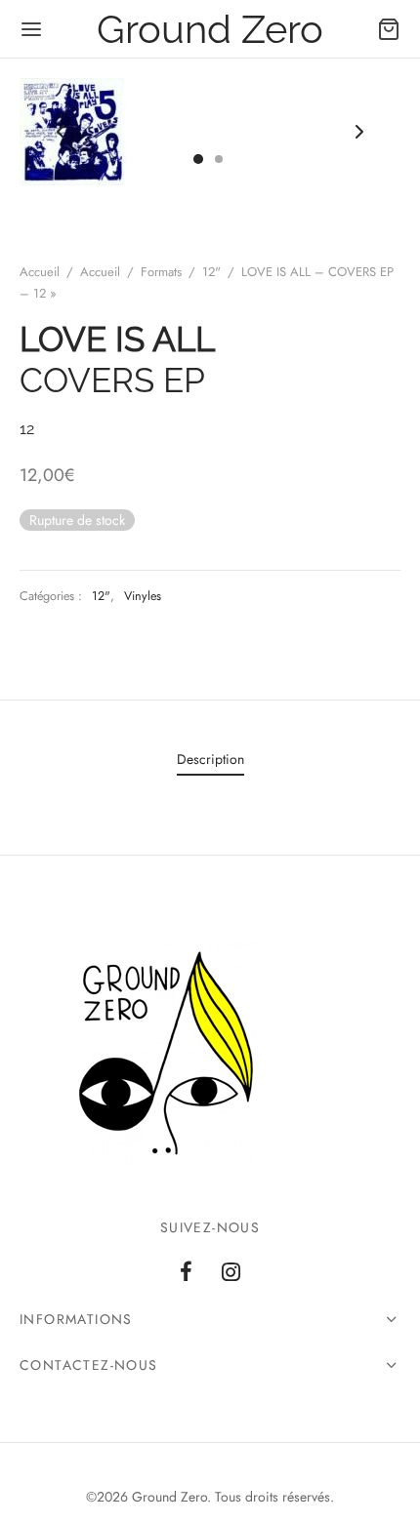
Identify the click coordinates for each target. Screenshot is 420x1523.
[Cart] (388, 29)
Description (210, 759)
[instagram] (231, 1273)
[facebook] (186, 1273)
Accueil (40, 271)
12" (211, 271)
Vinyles (142, 596)
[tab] (210, 760)
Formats (161, 271)
